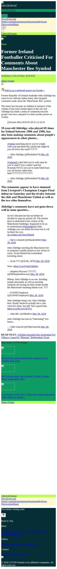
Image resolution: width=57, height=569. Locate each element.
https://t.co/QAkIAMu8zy (26, 266)
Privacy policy (17, 531)
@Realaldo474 (29, 226)
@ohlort (11, 144)
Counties (11, 21)
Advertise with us (19, 554)
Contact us (16, 534)
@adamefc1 (13, 162)
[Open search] (2, 30)
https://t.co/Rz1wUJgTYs (19, 308)
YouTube (24, 544)
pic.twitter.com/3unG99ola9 (20, 234)
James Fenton (7, 81)
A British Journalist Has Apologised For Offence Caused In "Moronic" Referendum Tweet (28, 336)
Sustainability (35, 21)
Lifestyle (5, 33)
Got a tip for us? (9, 5)
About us (5, 531)
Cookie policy (30, 531)
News (4, 19)
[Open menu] (4, 16)
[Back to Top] (3, 515)
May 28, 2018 (43, 261)
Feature (13, 33)
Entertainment (22, 21)
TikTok (32, 544)
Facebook (15, 544)
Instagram (6, 544)
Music (16, 24)
